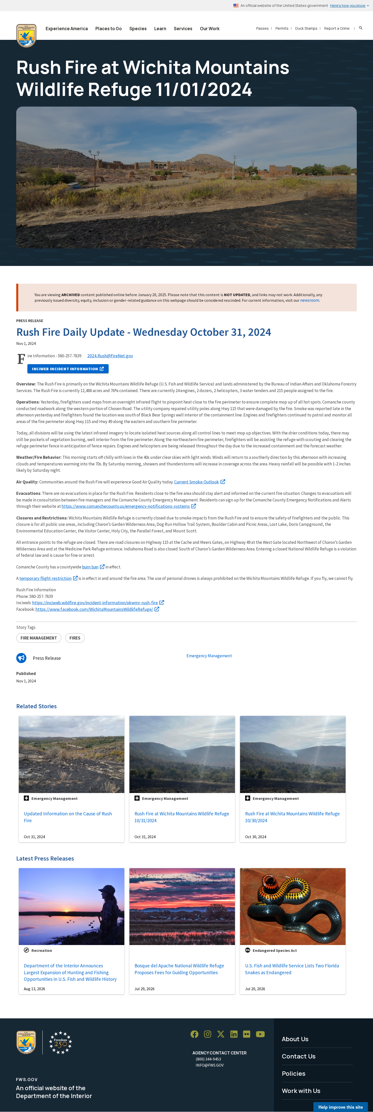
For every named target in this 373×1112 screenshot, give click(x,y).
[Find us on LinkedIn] (235, 1034)
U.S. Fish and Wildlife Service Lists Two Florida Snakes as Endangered (292, 969)
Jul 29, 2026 (144, 988)
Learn (160, 28)
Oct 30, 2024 (255, 836)
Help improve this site (340, 1107)
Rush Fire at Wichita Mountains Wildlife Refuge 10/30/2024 (292, 817)
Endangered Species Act (275, 950)
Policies (294, 1073)
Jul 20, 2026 (255, 988)
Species (138, 28)
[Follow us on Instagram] (209, 1034)
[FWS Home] (26, 36)
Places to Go (108, 28)
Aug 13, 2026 (34, 988)
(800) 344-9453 (208, 1059)
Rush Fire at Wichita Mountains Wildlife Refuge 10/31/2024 (181, 817)
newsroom (309, 300)
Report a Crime (337, 28)
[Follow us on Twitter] (222, 1034)
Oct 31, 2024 (34, 836)
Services (183, 28)
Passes (262, 28)
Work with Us (301, 1090)
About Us (295, 1039)
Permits (282, 28)
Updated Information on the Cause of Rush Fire (68, 817)
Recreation (41, 950)
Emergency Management (209, 656)
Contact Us (299, 1056)
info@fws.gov (210, 1065)
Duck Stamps (306, 28)
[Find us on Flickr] (248, 1034)
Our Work (209, 28)
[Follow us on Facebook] (196, 1034)
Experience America (67, 28)
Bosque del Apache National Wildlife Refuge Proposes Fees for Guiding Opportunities (179, 969)
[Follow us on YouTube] (262, 1034)
